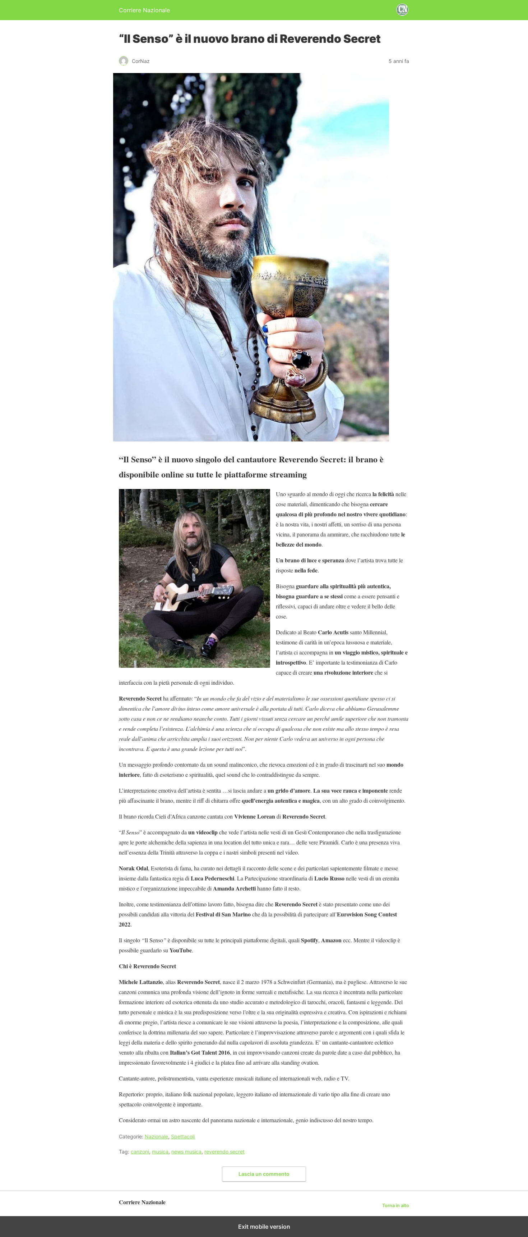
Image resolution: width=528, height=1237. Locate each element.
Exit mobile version (264, 1226)
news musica (186, 1151)
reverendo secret (224, 1151)
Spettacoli (183, 1136)
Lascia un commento (264, 1174)
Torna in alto (395, 1205)
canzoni (140, 1151)
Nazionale (156, 1136)
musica (160, 1151)
